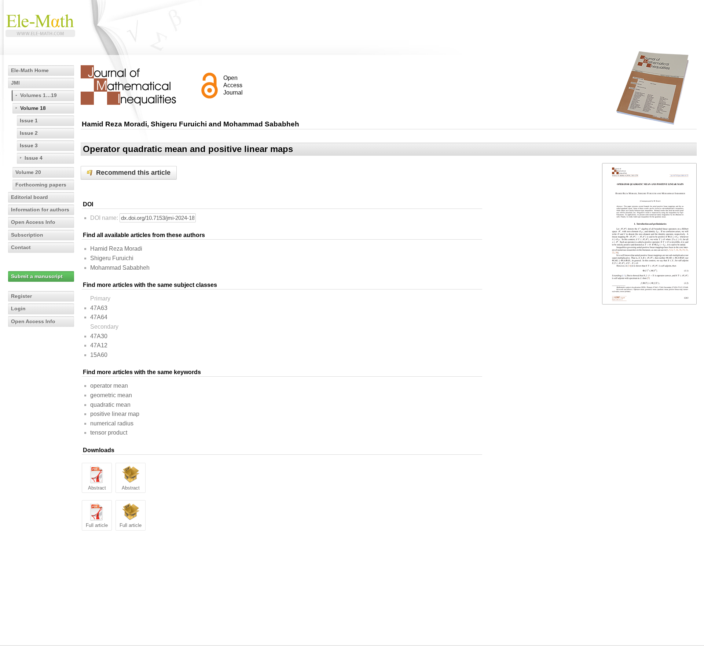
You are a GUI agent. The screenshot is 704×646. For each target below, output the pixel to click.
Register (21, 296)
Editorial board (29, 197)
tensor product (108, 432)
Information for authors (40, 210)
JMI (15, 83)
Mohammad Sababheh (120, 268)
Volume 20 (28, 172)
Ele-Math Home (30, 70)
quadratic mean (110, 405)
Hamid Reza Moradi (116, 249)
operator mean (109, 386)
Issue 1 (29, 120)
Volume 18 (33, 108)
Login (18, 308)
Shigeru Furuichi (111, 258)
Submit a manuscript (37, 276)
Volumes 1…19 (38, 95)
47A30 (98, 336)
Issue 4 (34, 158)
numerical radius (111, 423)
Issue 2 (29, 133)
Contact (21, 247)
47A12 (98, 345)
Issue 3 (29, 145)
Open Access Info (33, 222)
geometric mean (111, 395)
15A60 (98, 355)
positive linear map (114, 414)
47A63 (98, 308)
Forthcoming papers (40, 185)
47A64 (98, 317)
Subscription (27, 235)
